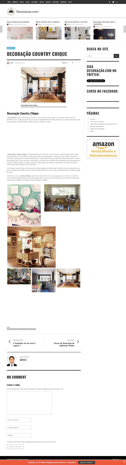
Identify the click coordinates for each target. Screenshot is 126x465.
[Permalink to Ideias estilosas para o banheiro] (20, 33)
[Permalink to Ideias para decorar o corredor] (49, 33)
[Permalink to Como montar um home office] (106, 33)
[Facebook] (109, 2)
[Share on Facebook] (69, 63)
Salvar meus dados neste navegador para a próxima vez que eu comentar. (32, 442)
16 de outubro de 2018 (48, 24)
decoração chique (18, 329)
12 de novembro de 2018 (20, 24)
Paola (11, 24)
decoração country (29, 329)
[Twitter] (113, 2)
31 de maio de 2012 (20, 63)
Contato (92, 119)
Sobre (92, 131)
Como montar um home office (104, 22)
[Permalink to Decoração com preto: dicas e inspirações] (77, 34)
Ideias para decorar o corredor (47, 22)
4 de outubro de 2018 (77, 26)
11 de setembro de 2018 (106, 24)
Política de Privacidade (97, 129)
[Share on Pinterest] (79, 63)
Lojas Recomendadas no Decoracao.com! (103, 124)
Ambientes (11, 48)
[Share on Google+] (76, 63)
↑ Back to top (115, 459)
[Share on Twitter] (72, 63)
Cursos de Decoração (97, 121)
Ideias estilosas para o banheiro (19, 22)
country (9, 329)
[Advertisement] (82, 11)
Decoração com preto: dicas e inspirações (76, 23)
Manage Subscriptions (97, 126)
